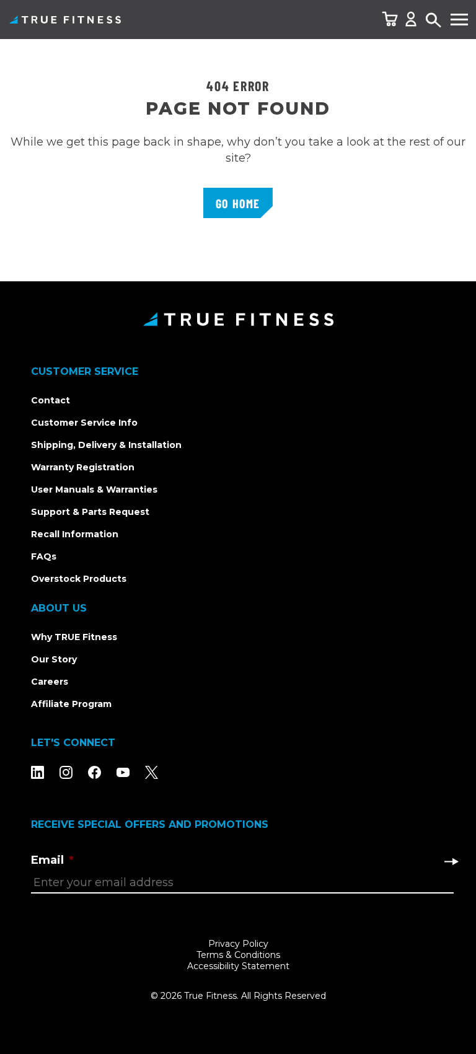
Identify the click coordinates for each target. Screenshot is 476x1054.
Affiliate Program (71, 703)
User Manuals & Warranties (94, 489)
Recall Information (74, 534)
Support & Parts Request (90, 511)
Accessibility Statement (238, 966)
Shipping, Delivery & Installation (106, 444)
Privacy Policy (238, 943)
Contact (50, 400)
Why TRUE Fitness (74, 637)
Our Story (54, 659)
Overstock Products (78, 578)
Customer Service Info (84, 422)
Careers (49, 681)
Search (434, 20)
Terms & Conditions (238, 954)
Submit (451, 861)
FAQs (43, 556)
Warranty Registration (82, 467)
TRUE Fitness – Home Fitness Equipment (65, 19)
